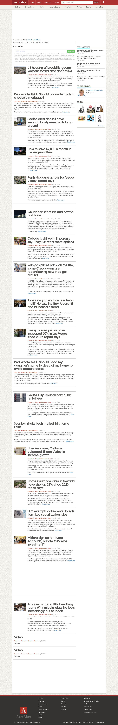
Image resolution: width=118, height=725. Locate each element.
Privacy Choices (99, 722)
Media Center (88, 709)
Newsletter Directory (90, 712)
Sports (88, 7)
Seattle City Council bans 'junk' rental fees (49, 396)
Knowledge (68, 7)
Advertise (65, 722)
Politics (79, 7)
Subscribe (71, 51)
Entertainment (30, 7)
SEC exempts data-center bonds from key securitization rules (51, 512)
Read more (55, 87)
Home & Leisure (54, 7)
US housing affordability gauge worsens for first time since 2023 (50, 69)
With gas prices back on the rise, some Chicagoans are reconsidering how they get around (51, 269)
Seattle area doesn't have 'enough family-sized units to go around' (50, 122)
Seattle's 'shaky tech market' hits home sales (41, 425)
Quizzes (63, 709)
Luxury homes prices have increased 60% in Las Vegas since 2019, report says (47, 333)
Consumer (31, 74)
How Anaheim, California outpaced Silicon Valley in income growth (46, 451)
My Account (87, 704)
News (63, 701)
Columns (63, 706)
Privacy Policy (73, 722)
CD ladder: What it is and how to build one (50, 213)
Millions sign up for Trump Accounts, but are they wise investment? (47, 540)
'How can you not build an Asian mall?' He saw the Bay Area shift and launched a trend (50, 303)
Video (18, 636)
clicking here (55, 61)
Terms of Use (81, 722)
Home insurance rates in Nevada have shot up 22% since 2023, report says (51, 484)
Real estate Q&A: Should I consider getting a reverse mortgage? (44, 95)
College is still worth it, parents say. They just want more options (51, 240)
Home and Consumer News (43, 74)
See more (101, 126)
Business (18, 7)
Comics (63, 704)
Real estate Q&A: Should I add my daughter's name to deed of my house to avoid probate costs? (43, 365)
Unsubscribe (90, 722)
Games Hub (99, 7)
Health (42, 7)
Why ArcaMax (88, 706)
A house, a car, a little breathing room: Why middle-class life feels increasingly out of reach (51, 607)
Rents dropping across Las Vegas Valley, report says (51, 179)
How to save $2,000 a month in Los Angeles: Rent (49, 150)
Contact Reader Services (91, 701)
